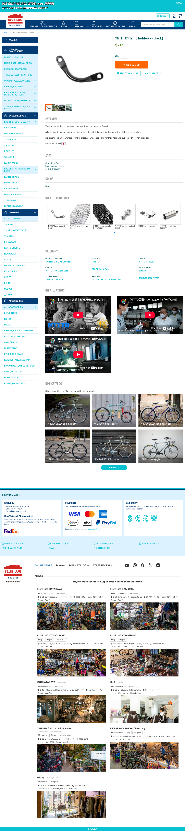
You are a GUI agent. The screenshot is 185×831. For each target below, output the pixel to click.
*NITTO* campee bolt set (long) (125, 227)
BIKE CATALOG (77, 565)
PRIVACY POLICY (150, 543)
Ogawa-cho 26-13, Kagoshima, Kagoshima (130, 643)
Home (6, 33)
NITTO (96, 261)
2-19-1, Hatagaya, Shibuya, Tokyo (54, 690)
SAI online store (65, 735)
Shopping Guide (94, 529)
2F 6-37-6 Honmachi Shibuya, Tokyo (55, 785)
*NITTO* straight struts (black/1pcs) (102, 227)
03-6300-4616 (78, 690)
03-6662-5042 (79, 597)
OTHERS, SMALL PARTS (59, 261)
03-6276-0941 (80, 785)
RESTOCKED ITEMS (148, 278)
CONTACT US (102, 548)
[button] (180, 3)
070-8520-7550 (152, 690)
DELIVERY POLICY (14, 543)
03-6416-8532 (79, 643)
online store (42, 782)
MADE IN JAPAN (100, 269)
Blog (51, 593)
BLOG (59, 565)
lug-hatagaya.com (45, 686)
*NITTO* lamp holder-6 (146, 226)
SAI (54, 735)
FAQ (51, 548)
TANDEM (44, 735)
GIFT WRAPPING (13, 548)
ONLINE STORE (43, 565)
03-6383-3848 (81, 739)
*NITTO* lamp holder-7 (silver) (56, 227)
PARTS (143, 270)
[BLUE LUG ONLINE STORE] (15, 20)
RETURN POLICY (104, 543)
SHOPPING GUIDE (59, 543)
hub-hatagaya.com (118, 686)
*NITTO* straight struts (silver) (79, 227)
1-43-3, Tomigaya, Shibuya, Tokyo (54, 643)
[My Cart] (180, 16)
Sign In (174, 16)
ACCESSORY (61, 270)
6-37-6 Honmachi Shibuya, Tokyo (127, 736)
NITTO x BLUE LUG (111, 279)
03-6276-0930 (151, 736)
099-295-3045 (158, 643)
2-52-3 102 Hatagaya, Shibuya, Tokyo (55, 739)
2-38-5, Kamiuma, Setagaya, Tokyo (127, 597)
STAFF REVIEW (101, 565)
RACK (151, 261)
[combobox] (157, 24)
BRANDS (95, 259)
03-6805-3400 (152, 597)
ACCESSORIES (51, 277)
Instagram (42, 593)
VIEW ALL (114, 467)
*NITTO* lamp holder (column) (168, 227)
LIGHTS (49, 280)
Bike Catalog (60, 593)
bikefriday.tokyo (117, 733)
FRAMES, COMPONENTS (54, 259)
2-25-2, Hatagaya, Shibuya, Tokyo (127, 690)
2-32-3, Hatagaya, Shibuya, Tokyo (54, 597)
